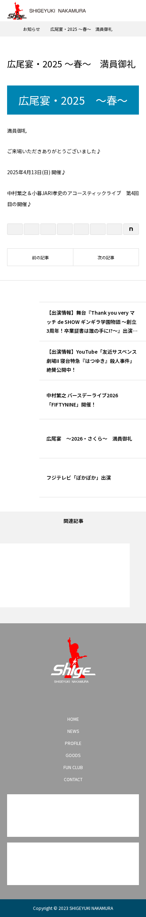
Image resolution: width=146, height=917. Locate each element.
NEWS (73, 731)
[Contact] (84, 698)
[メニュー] (135, 10)
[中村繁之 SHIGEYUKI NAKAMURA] (73, 660)
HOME (73, 719)
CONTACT (73, 779)
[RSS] (95, 698)
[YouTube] (73, 698)
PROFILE (73, 743)
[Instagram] (50, 698)
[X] (61, 698)
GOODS (73, 755)
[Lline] (65, 229)
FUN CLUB (73, 767)
